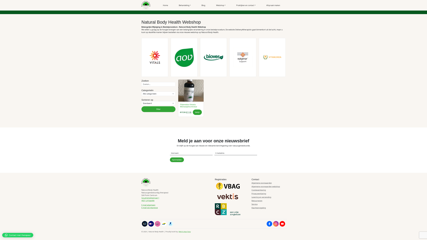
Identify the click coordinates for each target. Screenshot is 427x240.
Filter (158, 109)
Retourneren (257, 201)
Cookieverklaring (259, 190)
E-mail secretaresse (149, 207)
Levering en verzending (261, 197)
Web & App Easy (185, 232)
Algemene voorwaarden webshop (266, 186)
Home (165, 5)
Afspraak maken (273, 5)
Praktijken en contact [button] (245, 5)
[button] (17, 235)
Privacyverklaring (259, 193)
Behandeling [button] (184, 5)
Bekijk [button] (197, 112)
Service (255, 204)
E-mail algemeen (148, 205)
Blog (203, 5)
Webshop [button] (220, 5)
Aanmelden (177, 160)
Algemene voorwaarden (262, 183)
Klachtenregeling (259, 208)
